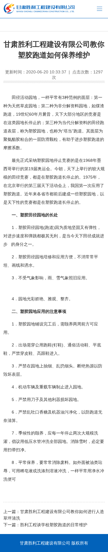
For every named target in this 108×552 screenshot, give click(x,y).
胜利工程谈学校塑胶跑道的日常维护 (53, 524)
